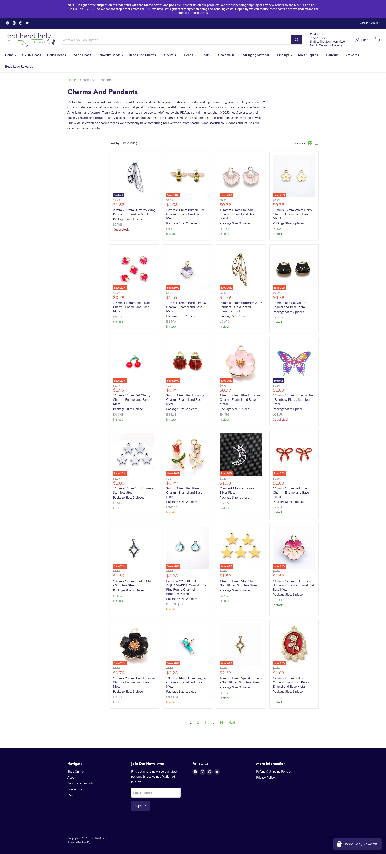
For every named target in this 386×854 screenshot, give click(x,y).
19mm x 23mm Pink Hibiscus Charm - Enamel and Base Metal (240, 399)
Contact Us (74, 789)
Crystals (170, 55)
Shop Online (75, 771)
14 (221, 722)
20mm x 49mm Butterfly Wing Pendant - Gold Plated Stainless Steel (241, 307)
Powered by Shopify (78, 842)
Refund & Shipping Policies (274, 771)
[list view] (316, 143)
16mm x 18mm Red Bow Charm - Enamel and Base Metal (291, 492)
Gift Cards (351, 55)
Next (232, 722)
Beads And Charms (143, 55)
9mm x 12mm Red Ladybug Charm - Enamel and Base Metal (185, 399)
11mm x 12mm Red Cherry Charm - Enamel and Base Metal (131, 399)
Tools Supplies (308, 55)
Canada (369, 22)
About (71, 777)
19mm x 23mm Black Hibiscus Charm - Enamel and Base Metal (134, 682)
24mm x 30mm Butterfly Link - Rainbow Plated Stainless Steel (293, 399)
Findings (283, 55)
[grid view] (310, 143)
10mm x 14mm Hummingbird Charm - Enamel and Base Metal (186, 682)
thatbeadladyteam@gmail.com (328, 41)
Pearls (189, 55)
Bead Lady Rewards (19, 66)
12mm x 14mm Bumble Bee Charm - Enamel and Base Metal (185, 214)
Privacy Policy (265, 777)
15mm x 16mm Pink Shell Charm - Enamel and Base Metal (238, 214)
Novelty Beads (110, 55)
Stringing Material (256, 55)
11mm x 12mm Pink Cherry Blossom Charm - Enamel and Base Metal (293, 585)
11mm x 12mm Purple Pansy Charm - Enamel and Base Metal (186, 307)
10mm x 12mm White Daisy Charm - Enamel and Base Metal (292, 214)
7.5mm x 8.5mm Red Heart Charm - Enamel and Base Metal (131, 307)
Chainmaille (227, 55)
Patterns (332, 55)
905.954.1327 (318, 38)
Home (9, 55)
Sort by (115, 143)
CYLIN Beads (31, 55)
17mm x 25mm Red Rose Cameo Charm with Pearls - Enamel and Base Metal (292, 682)
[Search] (296, 39)
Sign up (140, 806)
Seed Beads (83, 55)
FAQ (70, 795)
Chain (205, 55)
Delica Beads (57, 55)
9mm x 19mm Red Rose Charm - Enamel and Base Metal (184, 492)
